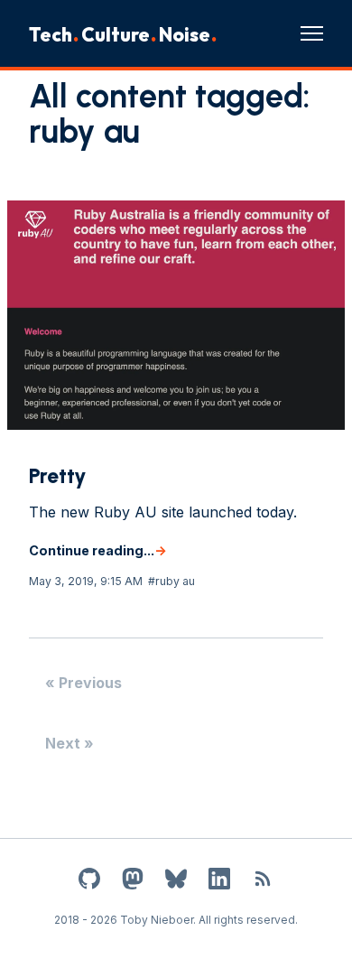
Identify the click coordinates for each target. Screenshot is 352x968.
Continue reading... (91, 550)
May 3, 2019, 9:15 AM (86, 581)
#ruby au (171, 581)
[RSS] (262, 882)
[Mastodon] (133, 882)
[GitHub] (89, 882)
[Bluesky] (176, 882)
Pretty (58, 476)
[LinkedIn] (219, 882)
